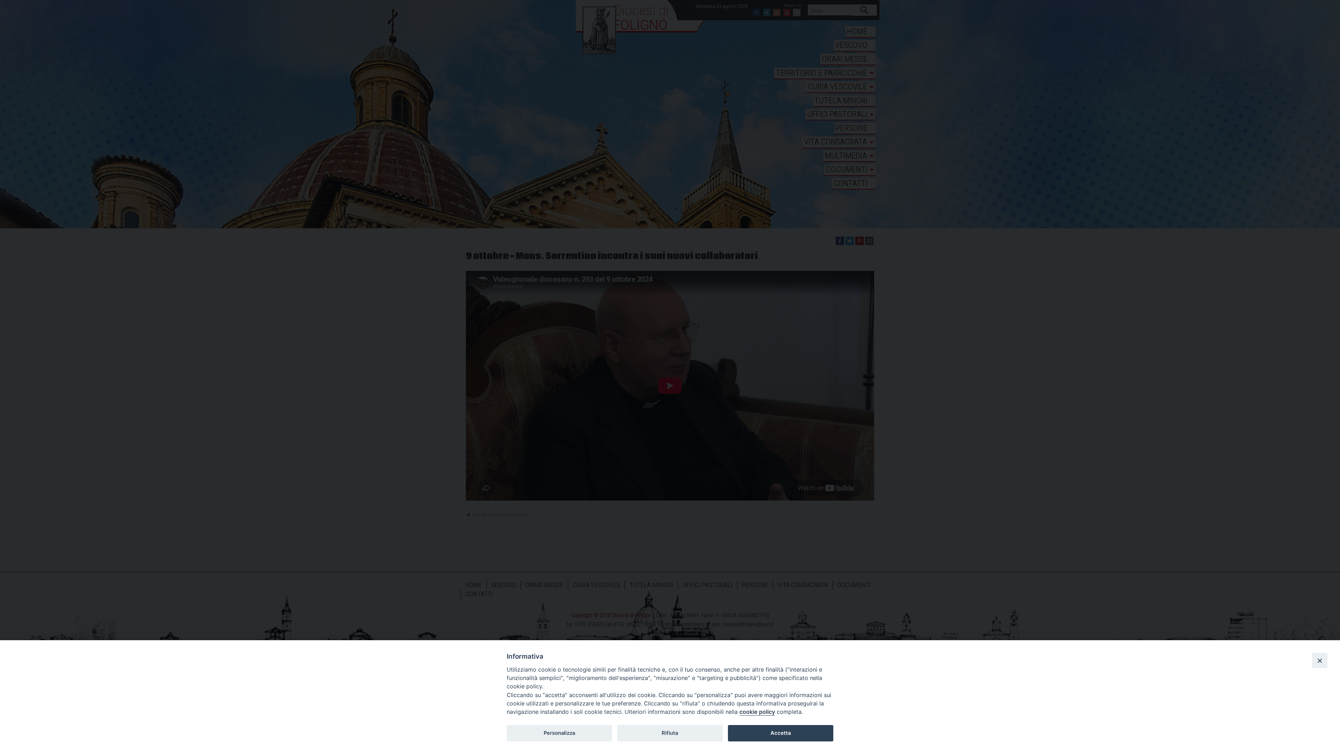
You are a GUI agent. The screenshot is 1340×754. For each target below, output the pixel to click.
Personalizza (559, 733)
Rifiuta (670, 733)
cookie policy (757, 711)
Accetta (780, 733)
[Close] (1319, 660)
